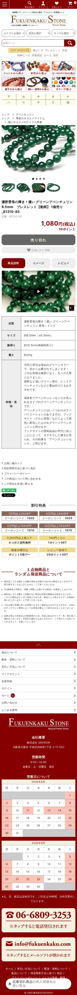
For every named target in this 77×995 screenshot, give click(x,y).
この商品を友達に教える (18, 483)
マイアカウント (11, 673)
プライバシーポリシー (17, 473)
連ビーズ (38, 50)
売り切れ (38, 239)
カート (71, 4)
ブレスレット (53, 50)
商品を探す (29, 7)
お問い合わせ (9, 702)
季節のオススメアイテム (30, 118)
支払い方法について (13, 666)
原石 (55, 55)
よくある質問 (9, 709)
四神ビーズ (23, 55)
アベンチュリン (25, 114)
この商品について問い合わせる (22, 478)
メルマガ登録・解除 (53, 977)
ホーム (9, 968)
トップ (5, 114)
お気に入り (57, 7)
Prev (7, 150)
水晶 (64, 50)
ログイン (7, 688)
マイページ (43, 7)
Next (70, 150)
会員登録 (7, 681)
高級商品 (37, 55)
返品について (9, 652)
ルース (48, 55)
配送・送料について (13, 659)
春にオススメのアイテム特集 (25, 122)
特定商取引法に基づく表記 (20, 468)
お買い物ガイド (13, 463)
